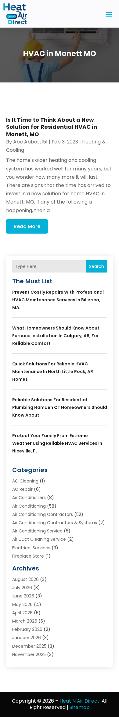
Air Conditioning (29, 506)
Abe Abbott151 (30, 141)
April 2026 (22, 613)
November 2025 (29, 654)
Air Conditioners (29, 497)
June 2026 (23, 596)
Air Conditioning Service (37, 531)
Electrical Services (31, 548)
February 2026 (27, 629)
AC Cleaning (25, 481)
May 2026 (22, 604)
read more (27, 226)
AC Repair (22, 489)
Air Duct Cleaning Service (39, 539)
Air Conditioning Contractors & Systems (54, 523)
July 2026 (22, 588)
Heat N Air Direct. (80, 700)
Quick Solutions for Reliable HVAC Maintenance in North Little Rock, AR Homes (52, 371)
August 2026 (25, 579)
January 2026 (26, 638)
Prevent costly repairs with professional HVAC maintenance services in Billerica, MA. (58, 300)
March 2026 (24, 621)
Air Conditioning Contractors (42, 514)
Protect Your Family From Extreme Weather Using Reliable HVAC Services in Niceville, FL (57, 443)
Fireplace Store (28, 556)
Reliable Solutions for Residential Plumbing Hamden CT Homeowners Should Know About (59, 407)
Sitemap (80, 707)
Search (96, 266)
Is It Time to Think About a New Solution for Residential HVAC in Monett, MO (51, 127)
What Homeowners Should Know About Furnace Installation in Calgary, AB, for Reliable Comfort (55, 335)
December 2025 (29, 646)
